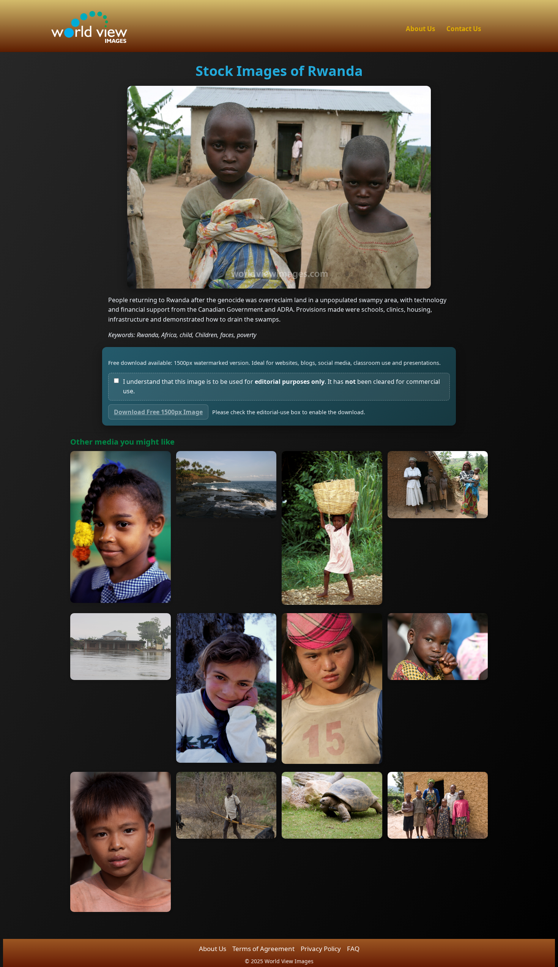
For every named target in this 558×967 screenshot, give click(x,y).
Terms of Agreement (263, 948)
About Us (420, 28)
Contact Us (463, 28)
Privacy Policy (321, 948)
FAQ (353, 948)
